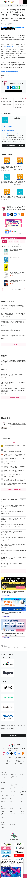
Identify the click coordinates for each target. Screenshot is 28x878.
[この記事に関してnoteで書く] (16, 87)
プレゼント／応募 (22, 824)
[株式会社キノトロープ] (7, 697)
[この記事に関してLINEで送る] (19, 87)
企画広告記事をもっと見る (14, 571)
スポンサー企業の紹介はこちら (13, 735)
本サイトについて (8, 757)
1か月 (22, 442)
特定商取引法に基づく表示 (20, 761)
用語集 (3, 827)
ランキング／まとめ (22, 814)
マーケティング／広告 (8, 5)
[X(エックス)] (11, 214)
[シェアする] (8, 87)
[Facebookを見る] (8, 753)
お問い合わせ (7, 760)
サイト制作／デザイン (22, 788)
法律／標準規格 (5, 795)
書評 (3, 811)
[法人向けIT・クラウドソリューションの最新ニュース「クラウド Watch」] (6, 852)
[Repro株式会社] (7, 673)
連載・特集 (21, 774)
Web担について (5, 777)
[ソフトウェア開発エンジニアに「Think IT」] (19, 845)
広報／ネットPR (5, 798)
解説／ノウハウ (4, 808)
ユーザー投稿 (3, 646)
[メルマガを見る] (4, 753)
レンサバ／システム (22, 795)
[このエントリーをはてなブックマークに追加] (13, 87)
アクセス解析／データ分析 (13, 788)
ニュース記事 (13, 824)
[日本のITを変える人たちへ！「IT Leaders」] (19, 852)
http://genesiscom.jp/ (8, 130)
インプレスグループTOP (20, 763)
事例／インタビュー (13, 809)
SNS (17, 5)
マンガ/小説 (22, 811)
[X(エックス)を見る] (11, 753)
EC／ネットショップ (14, 798)
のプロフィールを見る (13, 145)
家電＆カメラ (16, 241)
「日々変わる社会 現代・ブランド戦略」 (12, 46)
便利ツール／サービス (4, 814)
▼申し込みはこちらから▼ (6, 866)
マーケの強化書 (7, 126)
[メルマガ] (4, 214)
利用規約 (17, 760)
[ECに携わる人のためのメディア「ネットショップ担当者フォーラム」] (19, 856)
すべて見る (14, 344)
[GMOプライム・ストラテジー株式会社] (7, 717)
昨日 (5, 442)
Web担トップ (3, 645)
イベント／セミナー (13, 814)
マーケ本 (4, 241)
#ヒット (2, 77)
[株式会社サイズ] (7, 707)
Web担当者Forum (5, 2)
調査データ (22, 808)
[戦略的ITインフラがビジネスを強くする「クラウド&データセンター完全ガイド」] (6, 845)
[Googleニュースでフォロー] (19, 753)
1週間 (13, 442)
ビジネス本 (10, 241)
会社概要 (6, 763)
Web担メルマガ (13, 774)
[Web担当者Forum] (13, 746)
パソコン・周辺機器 (22, 241)
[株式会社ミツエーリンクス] (7, 663)
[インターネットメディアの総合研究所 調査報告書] (19, 849)
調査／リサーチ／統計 (13, 792)
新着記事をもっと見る (14, 397)
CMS (3, 791)
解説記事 (3, 824)
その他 (21, 801)
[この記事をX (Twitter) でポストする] (11, 87)
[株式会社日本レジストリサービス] (7, 688)
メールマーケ (4, 801)
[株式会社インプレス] (13, 836)
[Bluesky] (15, 753)
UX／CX (12, 795)
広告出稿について (13, 777)
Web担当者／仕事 (23, 792)
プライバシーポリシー (8, 761)
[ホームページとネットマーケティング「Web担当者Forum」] (6, 849)
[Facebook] (8, 214)
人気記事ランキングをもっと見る (14, 489)
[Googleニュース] (18, 214)
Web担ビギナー (5, 774)
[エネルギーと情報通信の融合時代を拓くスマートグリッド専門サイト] (6, 856)
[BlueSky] (15, 214)
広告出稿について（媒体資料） (20, 758)
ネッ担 (16, 209)
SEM (12, 801)
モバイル (21, 798)
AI (14, 5)
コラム (12, 811)
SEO (2, 5)
